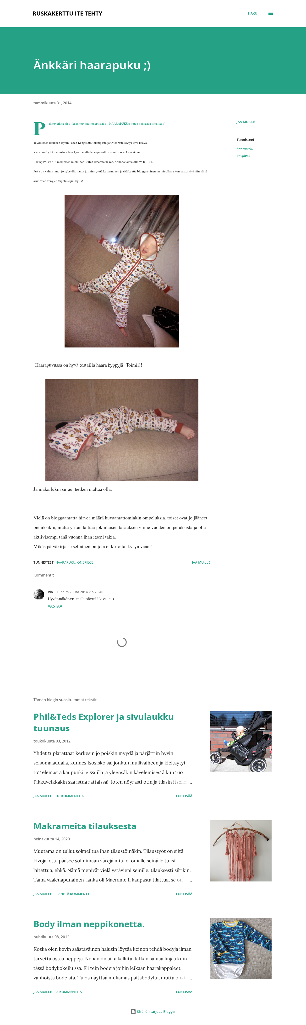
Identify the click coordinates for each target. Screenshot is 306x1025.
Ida (50, 592)
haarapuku (245, 149)
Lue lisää (184, 796)
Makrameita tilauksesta (85, 826)
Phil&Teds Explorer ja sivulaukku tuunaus (103, 722)
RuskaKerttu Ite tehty (67, 13)
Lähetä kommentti (73, 894)
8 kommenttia (69, 991)
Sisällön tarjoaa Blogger (156, 1011)
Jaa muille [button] (246, 121)
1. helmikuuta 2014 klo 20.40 (80, 592)
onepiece (243, 155)
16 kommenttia (70, 796)
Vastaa (55, 606)
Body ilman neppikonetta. (89, 924)
